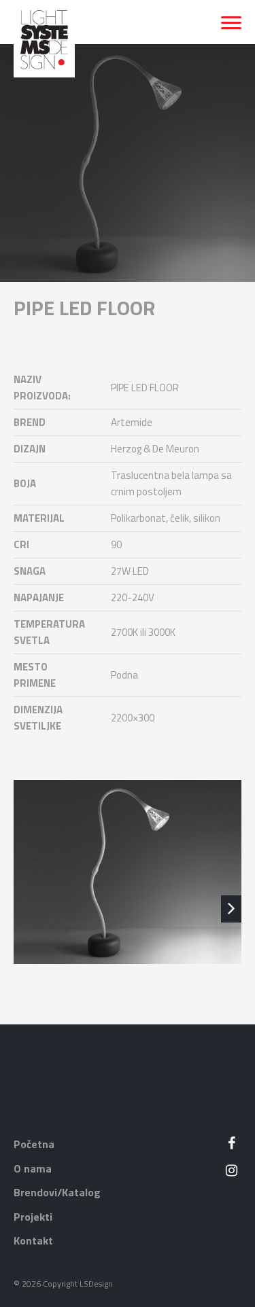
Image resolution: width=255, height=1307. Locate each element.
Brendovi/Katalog (57, 1192)
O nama (33, 1168)
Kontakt (33, 1240)
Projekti (33, 1216)
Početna (34, 1144)
